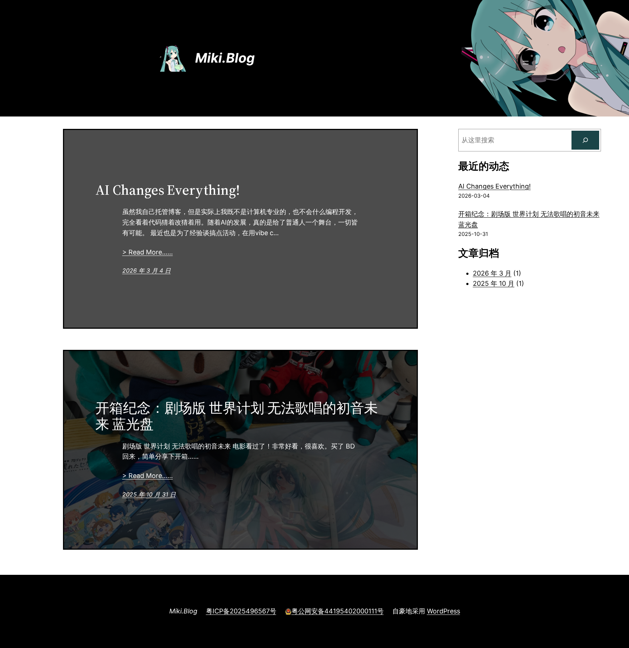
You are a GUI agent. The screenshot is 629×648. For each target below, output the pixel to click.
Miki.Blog (225, 58)
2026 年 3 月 (492, 273)
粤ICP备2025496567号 (241, 611)
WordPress (443, 611)
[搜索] (585, 140)
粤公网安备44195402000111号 (338, 611)
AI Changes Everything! (167, 190)
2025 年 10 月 (493, 283)
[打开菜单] (525, 62)
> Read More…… (147, 252)
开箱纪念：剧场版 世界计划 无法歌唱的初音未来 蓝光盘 (236, 416)
